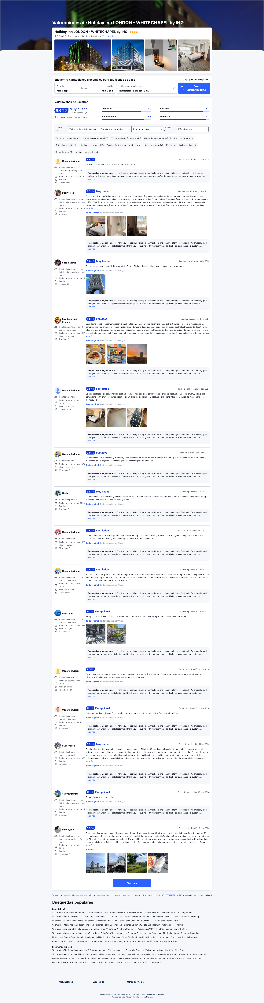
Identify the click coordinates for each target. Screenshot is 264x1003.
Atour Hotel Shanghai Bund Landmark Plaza (136, 933)
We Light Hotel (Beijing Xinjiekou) (153, 937)
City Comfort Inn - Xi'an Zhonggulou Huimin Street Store (77, 941)
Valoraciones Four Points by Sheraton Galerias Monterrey (77, 912)
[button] (238, 4)
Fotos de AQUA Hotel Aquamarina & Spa (70, 962)
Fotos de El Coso (193, 958)
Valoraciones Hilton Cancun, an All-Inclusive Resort (147, 916)
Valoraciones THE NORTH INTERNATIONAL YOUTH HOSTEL (132, 912)
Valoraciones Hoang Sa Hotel (105, 925)
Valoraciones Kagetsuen (63, 933)
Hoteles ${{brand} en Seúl (63, 958)
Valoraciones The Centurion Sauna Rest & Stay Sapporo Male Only (82, 950)
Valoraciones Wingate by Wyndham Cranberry (114, 929)
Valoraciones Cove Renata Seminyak (135, 920)
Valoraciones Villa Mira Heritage (186, 916)
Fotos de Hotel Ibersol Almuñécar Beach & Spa (111, 962)
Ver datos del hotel (110, 36)
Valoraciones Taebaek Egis (166, 920)
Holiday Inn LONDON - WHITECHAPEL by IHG (161, 895)
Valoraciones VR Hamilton (87, 933)
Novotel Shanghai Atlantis (165, 941)
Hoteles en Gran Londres (107, 895)
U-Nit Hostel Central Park (63, 937)
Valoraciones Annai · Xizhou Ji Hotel (68, 954)
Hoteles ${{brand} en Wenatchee (146, 958)
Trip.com (56, 895)
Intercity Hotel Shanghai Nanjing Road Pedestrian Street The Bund (107, 937)
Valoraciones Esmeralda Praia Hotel (101, 920)
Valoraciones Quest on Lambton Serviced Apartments (152, 954)
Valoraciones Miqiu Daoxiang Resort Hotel (71, 925)
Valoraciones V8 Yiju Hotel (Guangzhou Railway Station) (162, 929)
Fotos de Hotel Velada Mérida (147, 962)
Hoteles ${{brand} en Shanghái (192, 954)
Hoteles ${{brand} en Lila (89, 958)
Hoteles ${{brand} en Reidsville (116, 958)
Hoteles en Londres (129, 895)
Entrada (60, 86)
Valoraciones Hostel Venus (173, 925)
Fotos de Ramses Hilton (173, 958)
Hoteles (66, 895)
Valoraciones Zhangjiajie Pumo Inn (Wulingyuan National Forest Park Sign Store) (149, 950)
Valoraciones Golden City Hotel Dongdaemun (140, 925)
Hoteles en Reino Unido (82, 895)
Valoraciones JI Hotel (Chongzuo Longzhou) (106, 954)
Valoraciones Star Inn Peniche (109, 916)
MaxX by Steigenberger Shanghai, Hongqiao (179, 933)
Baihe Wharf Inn (108, 933)
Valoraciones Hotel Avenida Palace (67, 920)
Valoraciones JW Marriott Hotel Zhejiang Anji (72, 929)
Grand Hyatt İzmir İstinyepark (184, 937)
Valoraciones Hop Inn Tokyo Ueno (177, 912)
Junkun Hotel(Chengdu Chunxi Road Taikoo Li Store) (128, 941)
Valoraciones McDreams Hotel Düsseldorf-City (73, 916)
